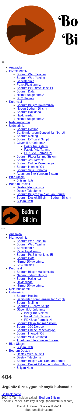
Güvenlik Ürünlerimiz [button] (31, 142)
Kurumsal (15, 101)
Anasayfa (15, 67)
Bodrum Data (25, 91)
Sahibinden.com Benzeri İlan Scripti (41, 132)
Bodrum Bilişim (49, 397)
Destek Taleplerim (29, 190)
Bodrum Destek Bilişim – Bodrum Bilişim (44, 197)
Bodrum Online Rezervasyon (36, 163)
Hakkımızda (25, 115)
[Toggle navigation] (3, 62)
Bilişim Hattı (25, 180)
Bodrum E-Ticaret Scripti (33, 139)
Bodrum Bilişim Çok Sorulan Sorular (41, 194)
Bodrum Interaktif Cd (30, 166)
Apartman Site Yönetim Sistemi (37, 173)
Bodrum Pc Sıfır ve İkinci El (35, 88)
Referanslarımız (19, 122)
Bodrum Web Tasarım (31, 74)
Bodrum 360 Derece (30, 160)
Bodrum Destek (19, 184)
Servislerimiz (25, 81)
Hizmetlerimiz (18, 70)
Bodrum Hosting (27, 129)
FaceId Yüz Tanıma (37, 149)
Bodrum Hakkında (29, 112)
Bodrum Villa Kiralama (32, 170)
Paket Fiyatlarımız (29, 84)
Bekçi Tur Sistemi (36, 146)
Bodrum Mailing (27, 136)
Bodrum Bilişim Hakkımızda (35, 105)
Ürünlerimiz (17, 125)
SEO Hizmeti (25, 98)
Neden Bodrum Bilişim (32, 108)
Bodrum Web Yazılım (31, 77)
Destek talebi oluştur (30, 187)
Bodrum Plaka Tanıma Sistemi (37, 156)
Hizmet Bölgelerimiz (30, 94)
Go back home (11, 394)
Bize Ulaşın (17, 177)
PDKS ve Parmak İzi (38, 153)
